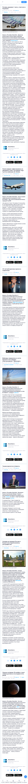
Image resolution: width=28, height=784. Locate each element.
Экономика (6, 364)
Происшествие (7, 175)
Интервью (24, 782)
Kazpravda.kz (14, 40)
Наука (22, 677)
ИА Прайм (18, 580)
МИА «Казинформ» (18, 302)
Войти (24, 2)
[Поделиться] (8, 157)
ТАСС (18, 706)
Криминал (11, 364)
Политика (6, 469)
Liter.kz (12, 498)
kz (18, 392)
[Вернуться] (25, 776)
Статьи (2, 782)
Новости (17, 10)
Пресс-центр (13, 782)
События (19, 782)
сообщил (7, 496)
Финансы (6, 12)
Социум (5, 274)
